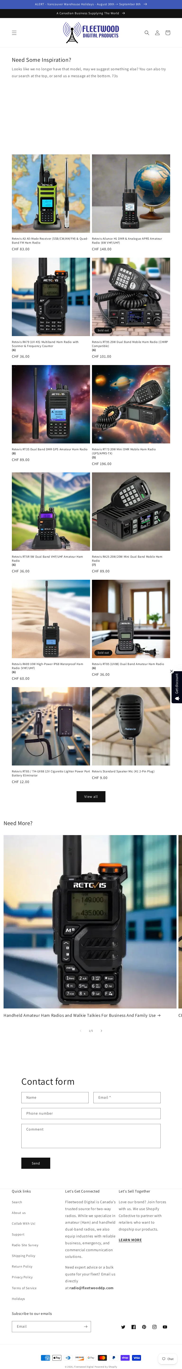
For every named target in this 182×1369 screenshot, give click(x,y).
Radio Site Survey (25, 1245)
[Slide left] (80, 1031)
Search (17, 1202)
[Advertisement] (91, 115)
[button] (14, 33)
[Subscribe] (85, 1326)
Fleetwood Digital (84, 1366)
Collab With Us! (24, 1223)
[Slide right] (101, 1031)
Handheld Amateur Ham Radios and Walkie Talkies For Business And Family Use (80, 1015)
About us (19, 1213)
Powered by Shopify (106, 1366)
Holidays (18, 1299)
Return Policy (22, 1266)
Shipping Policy (23, 1256)
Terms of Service (24, 1288)
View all (91, 796)
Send (36, 1163)
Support (18, 1234)
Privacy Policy (22, 1277)
